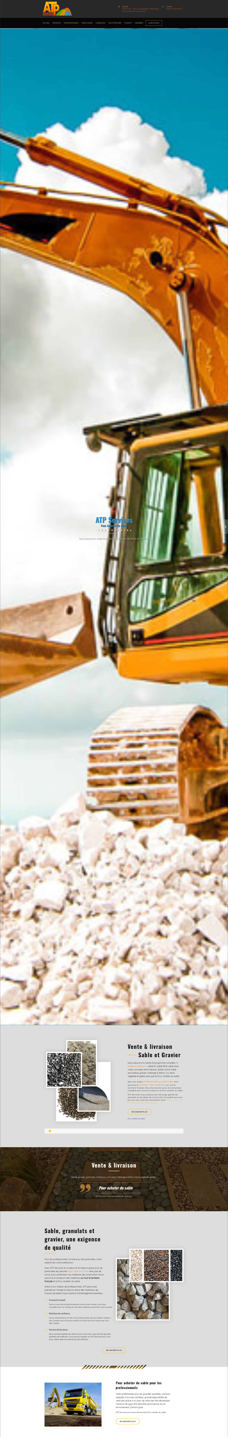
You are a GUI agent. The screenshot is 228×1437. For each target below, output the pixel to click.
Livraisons (100, 23)
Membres (139, 23)
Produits (57, 23)
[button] (114, 1131)
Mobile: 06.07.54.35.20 (174, 9)
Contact (128, 23)
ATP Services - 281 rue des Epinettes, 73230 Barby (140, 9)
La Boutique (153, 23)
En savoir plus (139, 1112)
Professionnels (71, 23)
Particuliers (87, 23)
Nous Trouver (114, 23)
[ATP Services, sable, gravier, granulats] (57, 8)
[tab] (114, 1131)
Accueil (46, 23)
